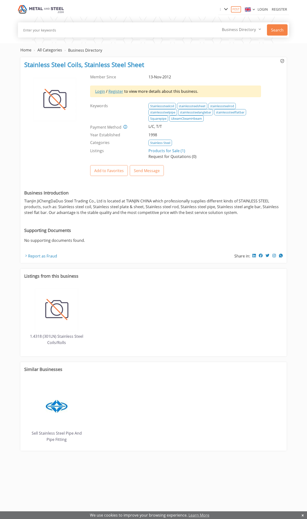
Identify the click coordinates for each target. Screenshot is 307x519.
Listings (97, 150)
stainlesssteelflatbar (230, 112)
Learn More (199, 515)
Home (25, 50)
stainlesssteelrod (222, 106)
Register (279, 9)
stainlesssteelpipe (162, 112)
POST (236, 9)
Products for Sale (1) (166, 150)
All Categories (49, 50)
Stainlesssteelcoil (162, 106)
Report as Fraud (42, 256)
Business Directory (85, 50)
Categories (100, 142)
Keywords (99, 105)
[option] (56, 316)
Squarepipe (158, 118)
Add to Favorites (109, 170)
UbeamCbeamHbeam (186, 118)
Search (277, 30)
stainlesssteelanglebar (195, 112)
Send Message (147, 170)
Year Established (105, 135)
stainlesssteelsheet (192, 106)
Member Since (103, 77)
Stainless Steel (160, 143)
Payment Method (105, 127)
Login (263, 9)
